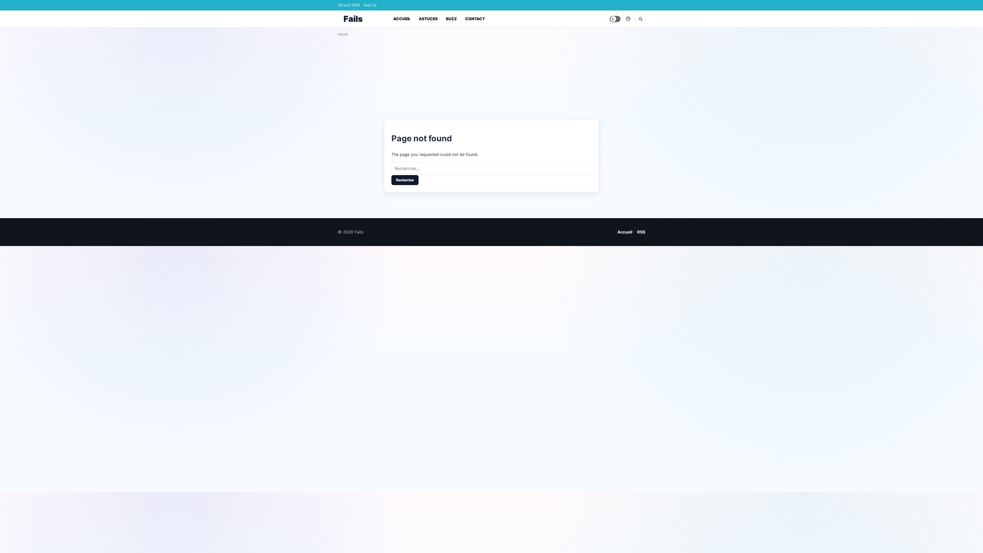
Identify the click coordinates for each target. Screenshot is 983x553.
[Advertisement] (491, 76)
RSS (641, 232)
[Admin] (628, 18)
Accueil (402, 18)
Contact (475, 18)
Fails (353, 19)
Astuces (428, 18)
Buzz (451, 18)
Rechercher (405, 180)
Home (343, 34)
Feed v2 (370, 5)
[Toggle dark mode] (615, 19)
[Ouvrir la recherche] (640, 19)
